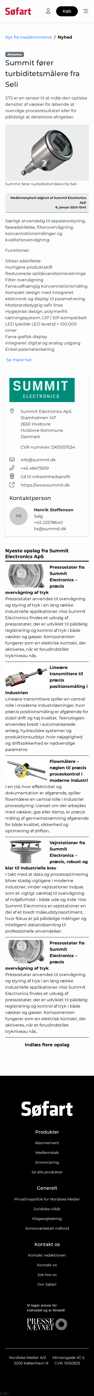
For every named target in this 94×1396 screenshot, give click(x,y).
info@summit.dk (38, 459)
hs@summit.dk (50, 528)
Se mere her (18, 359)
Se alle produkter (47, 1172)
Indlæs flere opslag (47, 1044)
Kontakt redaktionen (47, 1255)
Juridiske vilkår (47, 1209)
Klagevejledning (47, 1218)
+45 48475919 (35, 468)
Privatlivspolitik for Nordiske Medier (47, 1199)
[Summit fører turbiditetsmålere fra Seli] (47, 152)
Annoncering (47, 1162)
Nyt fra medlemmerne (28, 37)
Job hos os (47, 1274)
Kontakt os (47, 1265)
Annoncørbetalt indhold (47, 1228)
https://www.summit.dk (45, 485)
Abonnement (47, 1142)
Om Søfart (47, 1284)
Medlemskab (47, 1152)
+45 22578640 (48, 522)
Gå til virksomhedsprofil (45, 476)
